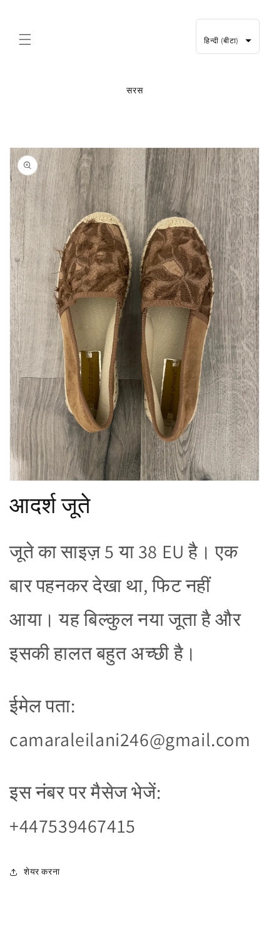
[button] (25, 39)
